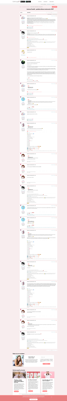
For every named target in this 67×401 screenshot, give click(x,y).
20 (51, 12)
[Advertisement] (15, 16)
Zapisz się (46, 363)
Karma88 (23, 65)
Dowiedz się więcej (35, 397)
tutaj (43, 361)
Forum (20, 6)
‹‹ (46, 12)
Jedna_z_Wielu (23, 266)
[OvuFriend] (16, 2)
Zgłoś (56, 60)
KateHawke (23, 88)
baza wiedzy (45, 1)
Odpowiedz (54, 6)
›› (56, 350)
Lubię (54, 60)
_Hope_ (23, 102)
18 (49, 350)
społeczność (51, 1)
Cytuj (52, 60)
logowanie (52, 4)
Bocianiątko (23, 235)
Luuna (23, 158)
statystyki (39, 1)
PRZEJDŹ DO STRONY (33, 399)
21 (52, 12)
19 (50, 350)
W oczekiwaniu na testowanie (25, 6)
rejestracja (48, 4)
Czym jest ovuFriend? (43, 4)
